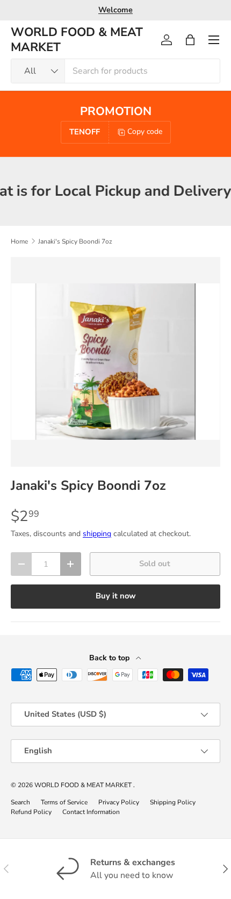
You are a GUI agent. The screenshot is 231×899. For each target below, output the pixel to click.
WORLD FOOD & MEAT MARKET (83, 785)
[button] (190, 40)
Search (20, 802)
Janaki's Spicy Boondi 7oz (75, 241)
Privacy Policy (118, 802)
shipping (97, 534)
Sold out (154, 563)
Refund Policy (31, 812)
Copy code (144, 131)
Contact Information (91, 812)
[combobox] (115, 71)
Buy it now (116, 595)
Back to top (110, 658)
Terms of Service (64, 802)
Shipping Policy (173, 802)
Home (19, 241)
